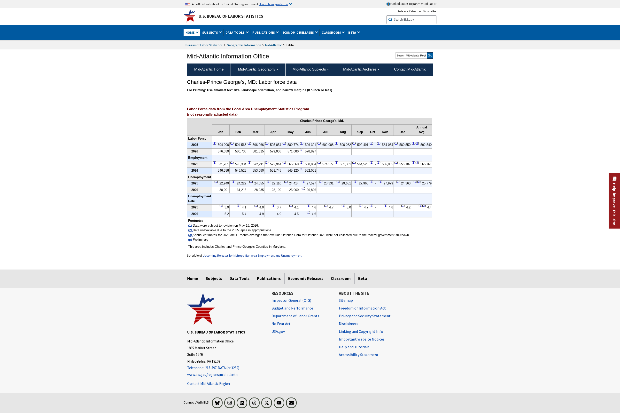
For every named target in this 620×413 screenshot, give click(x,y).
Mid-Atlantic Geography (256, 69)
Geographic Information (244, 45)
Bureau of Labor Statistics (204, 45)
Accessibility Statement (359, 354)
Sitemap (346, 300)
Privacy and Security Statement (365, 315)
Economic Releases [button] (298, 32)
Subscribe (429, 11)
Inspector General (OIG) (291, 300)
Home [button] (190, 32)
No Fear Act (281, 323)
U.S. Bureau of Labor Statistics (231, 16)
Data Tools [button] (235, 32)
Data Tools (239, 278)
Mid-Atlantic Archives (360, 69)
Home (192, 278)
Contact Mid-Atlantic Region (208, 383)
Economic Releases (305, 278)
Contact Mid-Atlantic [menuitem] (410, 69)
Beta (362, 278)
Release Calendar (409, 11)
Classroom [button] (331, 32)
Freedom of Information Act (362, 308)
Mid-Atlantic (273, 45)
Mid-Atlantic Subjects (309, 69)
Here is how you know (273, 4)
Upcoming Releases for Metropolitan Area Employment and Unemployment (252, 256)
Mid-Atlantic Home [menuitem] (209, 69)
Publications (269, 278)
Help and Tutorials (354, 346)
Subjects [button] (210, 32)
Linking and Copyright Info (361, 331)
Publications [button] (264, 32)
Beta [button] (352, 32)
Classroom (341, 278)
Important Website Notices (362, 339)
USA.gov (278, 331)
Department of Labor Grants (295, 315)
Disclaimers (348, 323)
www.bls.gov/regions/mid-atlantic (212, 374)
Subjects (214, 278)
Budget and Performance (292, 308)
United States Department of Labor (413, 4)
